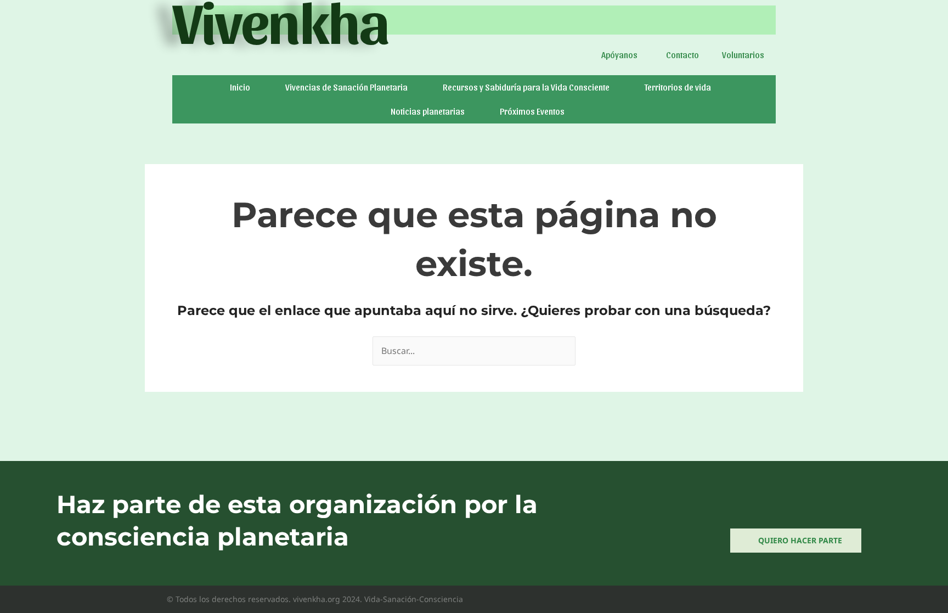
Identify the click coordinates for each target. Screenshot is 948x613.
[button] (622, 55)
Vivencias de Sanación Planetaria (346, 87)
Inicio (240, 87)
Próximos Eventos (532, 111)
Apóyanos (619, 54)
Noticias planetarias (428, 111)
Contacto (682, 54)
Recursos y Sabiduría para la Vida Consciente (526, 87)
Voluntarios (743, 54)
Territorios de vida (678, 87)
